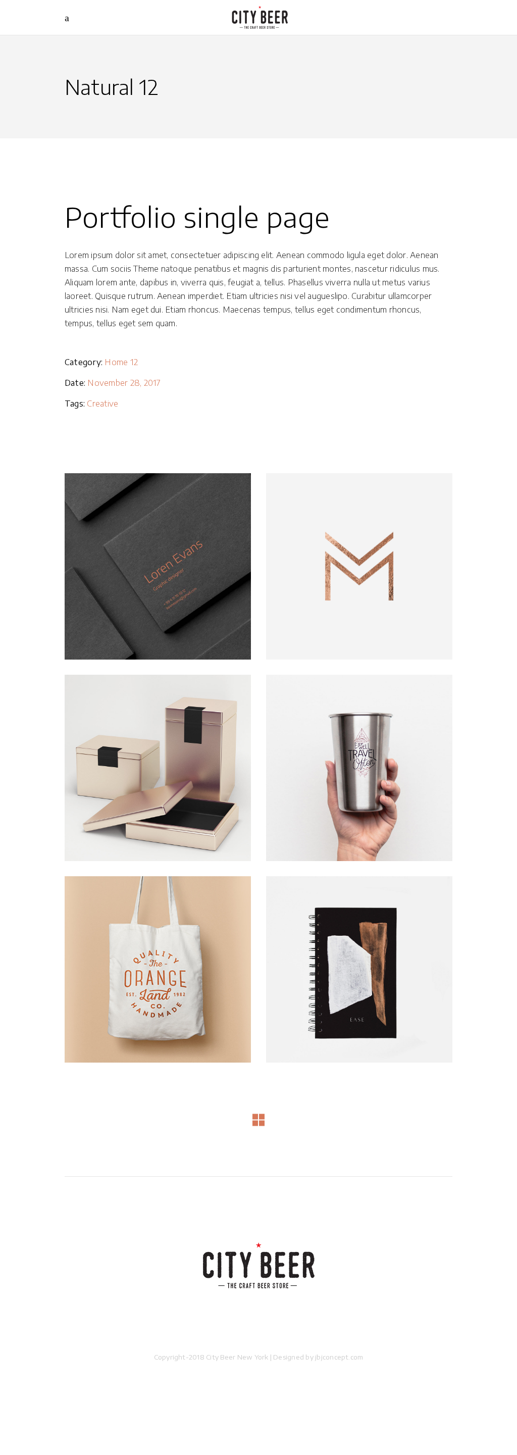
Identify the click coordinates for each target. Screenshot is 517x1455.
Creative (102, 403)
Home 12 (121, 362)
